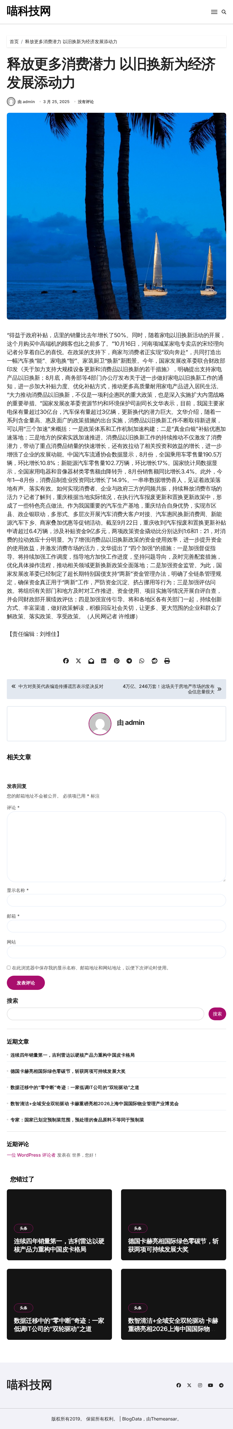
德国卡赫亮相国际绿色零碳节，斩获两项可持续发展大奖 (68, 1071)
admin (135, 722)
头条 (23, 1228)
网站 (11, 942)
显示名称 (18, 890)
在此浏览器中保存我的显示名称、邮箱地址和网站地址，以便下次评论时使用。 (91, 968)
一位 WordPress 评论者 (31, 1155)
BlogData (132, 1419)
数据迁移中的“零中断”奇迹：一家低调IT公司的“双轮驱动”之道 (75, 1087)
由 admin (26, 101)
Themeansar (164, 1419)
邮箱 (13, 916)
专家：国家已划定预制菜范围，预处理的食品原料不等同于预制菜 (77, 1120)
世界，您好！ (85, 1155)
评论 (13, 807)
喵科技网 (29, 11)
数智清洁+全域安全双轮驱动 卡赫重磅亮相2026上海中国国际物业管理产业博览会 (95, 1103)
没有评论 (86, 101)
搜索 (12, 1000)
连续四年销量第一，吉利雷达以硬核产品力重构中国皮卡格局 (73, 1055)
